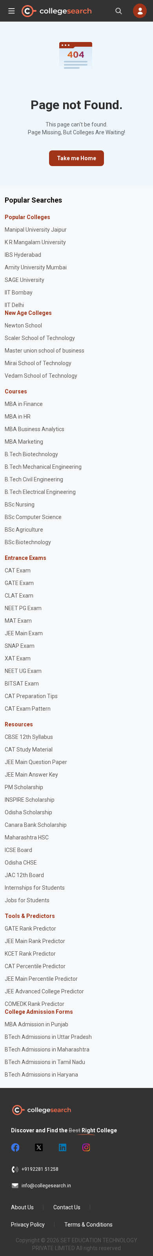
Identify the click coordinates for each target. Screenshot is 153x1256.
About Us (22, 1207)
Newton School (23, 325)
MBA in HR (18, 416)
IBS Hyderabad (23, 255)
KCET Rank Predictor (30, 954)
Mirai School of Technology (38, 363)
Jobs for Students (27, 900)
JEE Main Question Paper (36, 762)
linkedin (62, 1147)
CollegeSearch (56, 11)
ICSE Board (18, 850)
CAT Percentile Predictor (35, 966)
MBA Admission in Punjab (36, 1024)
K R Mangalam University (35, 242)
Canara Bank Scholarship (36, 825)
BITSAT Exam (22, 683)
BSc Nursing (20, 504)
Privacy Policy (28, 1224)
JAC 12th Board (24, 875)
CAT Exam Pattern (28, 709)
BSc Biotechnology (28, 542)
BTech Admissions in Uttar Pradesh (48, 1037)
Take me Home (76, 158)
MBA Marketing (24, 442)
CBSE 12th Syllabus (29, 737)
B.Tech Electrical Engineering (40, 492)
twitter (38, 1147)
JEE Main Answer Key (31, 775)
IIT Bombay (19, 292)
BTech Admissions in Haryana (41, 1074)
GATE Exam (19, 583)
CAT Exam (18, 570)
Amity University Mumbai (36, 267)
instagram (85, 1147)
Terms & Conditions (88, 1224)
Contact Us (66, 1207)
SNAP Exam (20, 646)
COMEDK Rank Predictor (34, 1004)
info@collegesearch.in (46, 1185)
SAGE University (24, 280)
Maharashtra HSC (27, 837)
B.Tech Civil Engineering (34, 479)
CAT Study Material (29, 749)
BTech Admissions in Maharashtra (47, 1049)
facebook (15, 1147)
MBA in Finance (24, 404)
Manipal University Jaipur (36, 230)
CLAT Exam (19, 595)
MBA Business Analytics (34, 429)
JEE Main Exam (24, 633)
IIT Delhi (14, 305)
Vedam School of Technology (41, 376)
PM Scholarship (24, 787)
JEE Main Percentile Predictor (41, 979)
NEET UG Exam (23, 671)
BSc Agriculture (24, 530)
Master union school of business (44, 350)
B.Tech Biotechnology (31, 454)
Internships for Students (35, 888)
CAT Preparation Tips (31, 696)
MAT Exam (18, 621)
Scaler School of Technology (40, 338)
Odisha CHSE (21, 862)
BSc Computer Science (33, 517)
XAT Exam (18, 658)
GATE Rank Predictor (30, 928)
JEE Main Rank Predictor (35, 941)
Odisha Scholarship (28, 812)
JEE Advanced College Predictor (44, 991)
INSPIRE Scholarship (30, 800)
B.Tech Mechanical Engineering (43, 467)
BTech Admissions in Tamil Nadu (45, 1062)
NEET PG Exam (23, 608)
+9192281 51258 (40, 1169)
